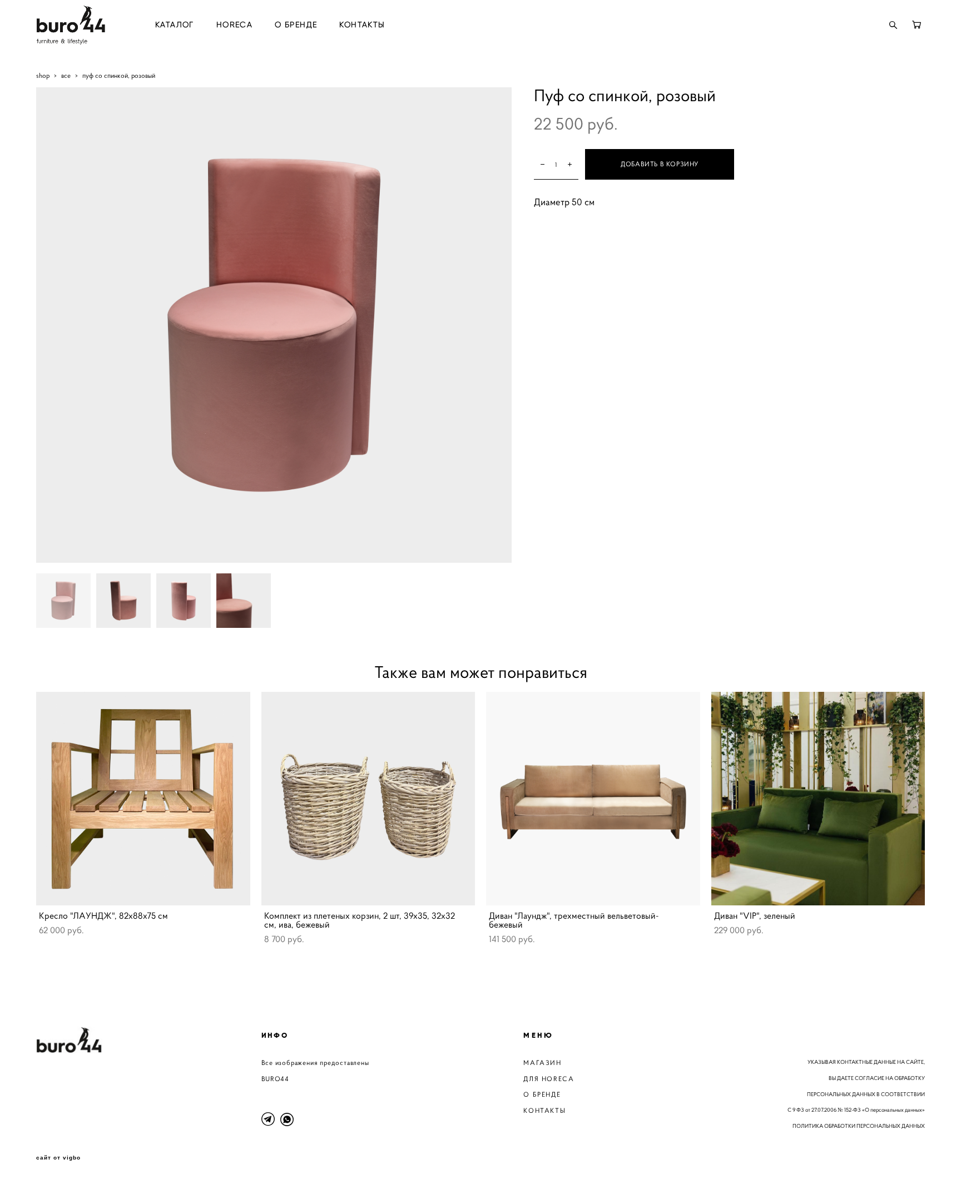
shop (42, 75)
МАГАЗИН (542, 1062)
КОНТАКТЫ (362, 25)
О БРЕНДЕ (296, 25)
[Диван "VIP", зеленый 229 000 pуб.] (818, 798)
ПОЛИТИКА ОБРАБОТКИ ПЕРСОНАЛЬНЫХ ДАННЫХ (858, 1125)
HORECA (234, 25)
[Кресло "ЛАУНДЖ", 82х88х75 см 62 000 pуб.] (143, 798)
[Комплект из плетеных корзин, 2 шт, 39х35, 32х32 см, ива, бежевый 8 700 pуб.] (368, 798)
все (66, 75)
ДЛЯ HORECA (548, 1078)
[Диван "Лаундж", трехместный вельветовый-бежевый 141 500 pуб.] (593, 798)
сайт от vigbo (58, 1158)
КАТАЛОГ (174, 25)
